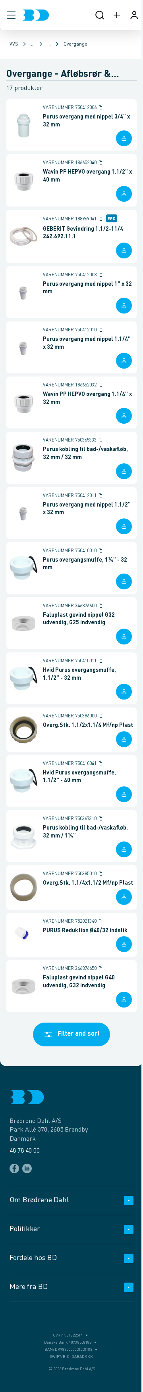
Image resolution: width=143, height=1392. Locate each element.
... (33, 44)
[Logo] (35, 15)
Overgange (75, 44)
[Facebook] (14, 1168)
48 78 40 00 (25, 1151)
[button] (11, 15)
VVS (14, 44)
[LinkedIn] (27, 1168)
